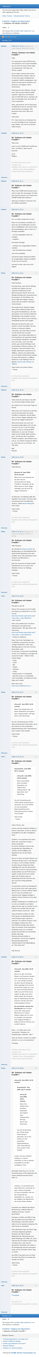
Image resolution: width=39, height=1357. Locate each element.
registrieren (27, 31)
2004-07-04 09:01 (18, 957)
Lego (2, 1285)
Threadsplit (15, 1295)
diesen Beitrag (27, 503)
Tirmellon (4, 133)
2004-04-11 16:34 (17, 390)
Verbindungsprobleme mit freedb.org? (15, 1339)
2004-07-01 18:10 (18, 596)
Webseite (4, 177)
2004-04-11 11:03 (17, 133)
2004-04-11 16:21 (17, 273)
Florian (3, 273)
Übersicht (6, 6)
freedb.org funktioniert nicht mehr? (14, 1343)
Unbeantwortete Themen (22, 16)
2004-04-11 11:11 (17, 181)
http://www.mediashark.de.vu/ (21, 686)
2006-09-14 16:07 (18, 1285)
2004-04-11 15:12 (17, 209)
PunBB (13, 1353)
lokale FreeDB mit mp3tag (11, 1341)
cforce (3, 596)
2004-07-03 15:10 (18, 757)
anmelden (17, 31)
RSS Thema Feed (10, 37)
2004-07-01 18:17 (18, 692)
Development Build (26, 549)
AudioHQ (5, 21)
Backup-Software (8, 1345)
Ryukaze (3, 46)
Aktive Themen (7, 16)
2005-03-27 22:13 (18, 46)
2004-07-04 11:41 (17, 531)
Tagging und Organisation (20, 21)
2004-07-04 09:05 (18, 1068)
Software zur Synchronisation (12, 1348)
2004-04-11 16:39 (17, 457)
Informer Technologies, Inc (26, 1353)
